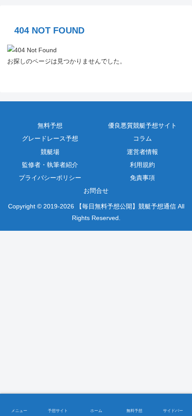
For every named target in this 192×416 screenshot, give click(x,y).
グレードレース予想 (50, 138)
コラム (142, 138)
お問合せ (96, 190)
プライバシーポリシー (50, 177)
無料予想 (50, 125)
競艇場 (50, 151)
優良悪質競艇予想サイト (142, 125)
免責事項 (142, 177)
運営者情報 (142, 151)
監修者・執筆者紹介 (50, 164)
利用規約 (142, 164)
